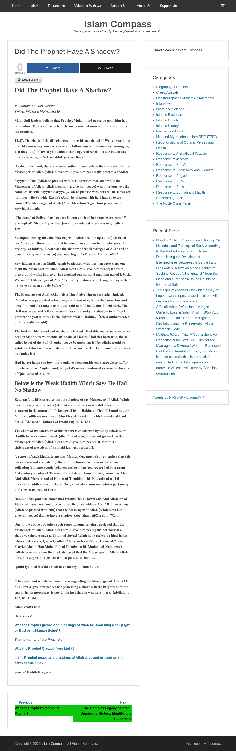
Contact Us (118, 6)
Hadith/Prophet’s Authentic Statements (185, 98)
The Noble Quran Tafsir (173, 203)
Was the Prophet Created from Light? (44, 648)
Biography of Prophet (172, 87)
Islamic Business (169, 115)
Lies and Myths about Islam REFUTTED (186, 137)
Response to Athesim (172, 159)
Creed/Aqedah (167, 92)
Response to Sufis (170, 187)
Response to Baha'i (171, 164)
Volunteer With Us (87, 6)
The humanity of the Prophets (38, 639)
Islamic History (167, 126)
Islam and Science (170, 109)
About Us (144, 6)
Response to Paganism (174, 176)
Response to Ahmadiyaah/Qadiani (181, 153)
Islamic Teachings (169, 131)
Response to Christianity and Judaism (184, 170)
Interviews (164, 103)
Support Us (168, 6)
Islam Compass (118, 24)
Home (16, 6)
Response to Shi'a (170, 181)
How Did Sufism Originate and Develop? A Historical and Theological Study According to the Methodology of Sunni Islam (188, 245)
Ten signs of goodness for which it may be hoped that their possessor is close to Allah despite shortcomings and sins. (188, 295)
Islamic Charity (167, 120)
